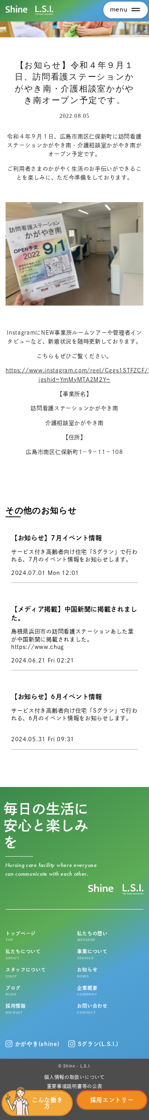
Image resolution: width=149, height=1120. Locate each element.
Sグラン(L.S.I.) (98, 1044)
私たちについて (23, 954)
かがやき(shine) (37, 1044)
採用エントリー (112, 1100)
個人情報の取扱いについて (74, 1077)
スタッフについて (26, 972)
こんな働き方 (47, 1103)
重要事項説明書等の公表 (75, 1086)
